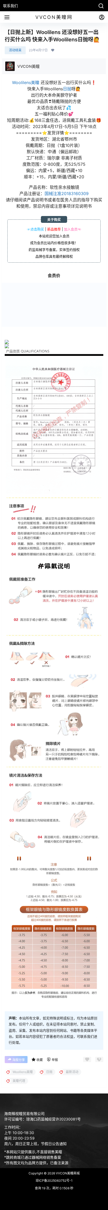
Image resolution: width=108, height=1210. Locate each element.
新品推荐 (54, 229)
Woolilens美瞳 (25, 82)
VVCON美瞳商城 (67, 1173)
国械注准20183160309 (67, 193)
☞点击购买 (35, 229)
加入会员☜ (72, 229)
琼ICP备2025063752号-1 (54, 1181)
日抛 (67, 88)
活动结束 (15, 50)
